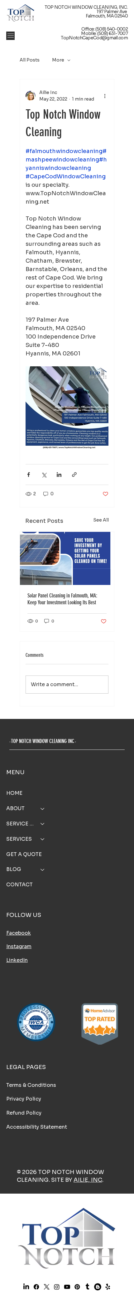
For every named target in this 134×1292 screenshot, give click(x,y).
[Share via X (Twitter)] (44, 475)
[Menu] (10, 36)
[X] (46, 1286)
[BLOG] (42, 869)
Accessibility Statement (36, 1127)
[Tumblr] (87, 1286)
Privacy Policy (23, 1099)
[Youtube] (67, 1286)
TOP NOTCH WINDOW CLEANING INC (42, 741)
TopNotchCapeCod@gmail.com (94, 38)
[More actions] (104, 96)
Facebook (18, 933)
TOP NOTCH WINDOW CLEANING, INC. (86, 7)
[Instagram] (56, 1286)
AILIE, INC (88, 1179)
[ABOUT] (42, 808)
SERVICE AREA (20, 823)
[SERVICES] (42, 839)
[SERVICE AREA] (42, 824)
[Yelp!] (107, 1286)
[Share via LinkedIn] (59, 475)
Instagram (18, 946)
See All (101, 520)
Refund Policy (23, 1113)
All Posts (30, 60)
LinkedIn (17, 960)
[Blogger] (97, 1286)
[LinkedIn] (26, 1286)
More (58, 60)
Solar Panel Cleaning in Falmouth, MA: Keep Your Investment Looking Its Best (62, 599)
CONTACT (19, 884)
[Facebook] (36, 1286)
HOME (14, 793)
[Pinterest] (77, 1286)
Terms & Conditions (31, 1085)
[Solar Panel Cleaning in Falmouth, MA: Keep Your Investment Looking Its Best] (67, 558)
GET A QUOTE (24, 854)
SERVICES (19, 839)
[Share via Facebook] (28, 475)
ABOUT (15, 808)
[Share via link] (74, 475)
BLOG (13, 869)
